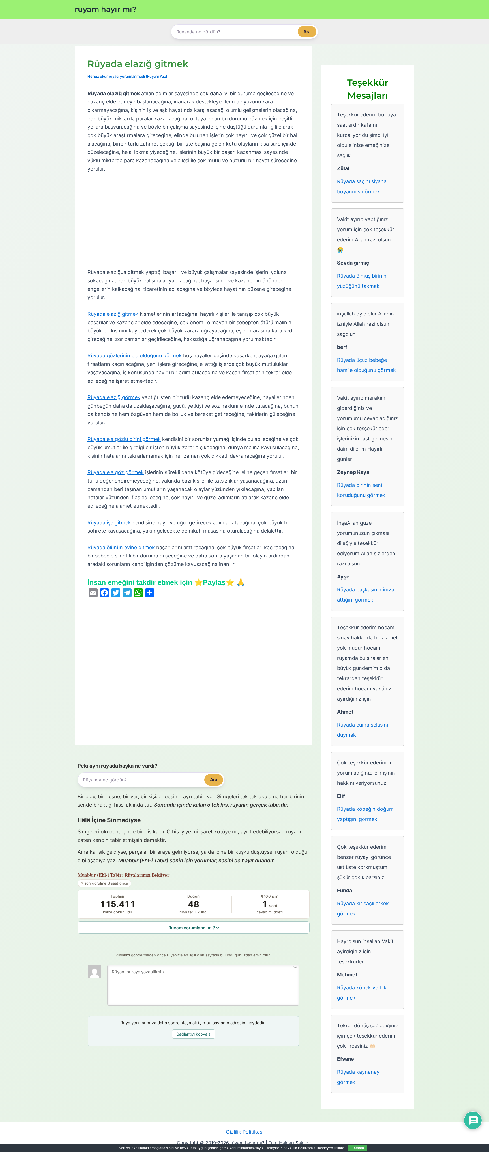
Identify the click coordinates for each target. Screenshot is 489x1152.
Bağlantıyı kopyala (194, 1034)
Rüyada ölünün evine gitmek (121, 547)
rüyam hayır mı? (106, 9)
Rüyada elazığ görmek (113, 397)
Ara (307, 31)
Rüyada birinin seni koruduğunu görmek (361, 490)
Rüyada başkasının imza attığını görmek (365, 595)
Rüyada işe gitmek (109, 523)
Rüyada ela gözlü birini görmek (124, 439)
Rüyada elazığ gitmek (112, 314)
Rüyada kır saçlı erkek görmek (363, 908)
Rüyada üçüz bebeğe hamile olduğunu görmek (366, 365)
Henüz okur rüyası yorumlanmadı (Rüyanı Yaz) (127, 76)
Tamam (358, 1148)
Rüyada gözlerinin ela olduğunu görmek (134, 355)
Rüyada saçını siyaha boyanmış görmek (362, 186)
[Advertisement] (193, 220)
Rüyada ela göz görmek (115, 472)
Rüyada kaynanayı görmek (359, 1077)
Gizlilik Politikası (244, 1132)
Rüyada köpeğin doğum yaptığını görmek (365, 814)
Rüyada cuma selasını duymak (362, 730)
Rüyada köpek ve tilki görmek (362, 993)
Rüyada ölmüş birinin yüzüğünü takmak (362, 281)
